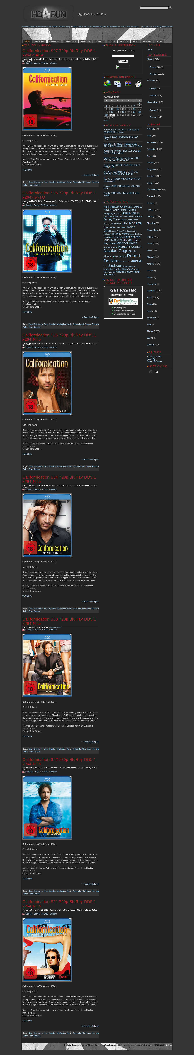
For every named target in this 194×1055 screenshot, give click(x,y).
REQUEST (99, 41)
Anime (150, 156)
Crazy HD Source (154, 361)
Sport (149, 311)
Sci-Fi (149, 297)
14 (134, 109)
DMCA (135, 41)
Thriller (150, 331)
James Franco (116, 231)
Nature (150, 270)
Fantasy (150, 216)
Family (150, 210)
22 (140, 112)
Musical (150, 257)
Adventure (151, 142)
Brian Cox (117, 214)
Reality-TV (151, 284)
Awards (150, 162)
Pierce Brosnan (119, 256)
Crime (149, 183)
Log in (149, 50)
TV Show (44, 63)
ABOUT (159, 41)
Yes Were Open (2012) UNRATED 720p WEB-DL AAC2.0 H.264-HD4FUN (121, 173)
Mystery (150, 264)
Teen (149, 324)
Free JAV (151, 359)
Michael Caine (127, 243)
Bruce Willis (131, 213)
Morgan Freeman (129, 246)
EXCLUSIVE (54, 41)
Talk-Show (151, 318)
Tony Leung (109, 272)
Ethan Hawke (109, 227)
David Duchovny (35, 182)
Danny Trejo (112, 219)
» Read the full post (90, 175)
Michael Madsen (110, 247)
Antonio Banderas (122, 210)
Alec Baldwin (111, 206)
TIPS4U (112, 41)
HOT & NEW (40, 41)
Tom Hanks (123, 269)
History (150, 237)
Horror (149, 243)
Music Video (152, 102)
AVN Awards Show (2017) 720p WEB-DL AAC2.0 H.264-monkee (121, 131)
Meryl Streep (110, 243)
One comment (55, 627)
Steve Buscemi (110, 269)
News (149, 277)
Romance (151, 291)
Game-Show (152, 230)
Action (150, 129)
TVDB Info (27, 170)
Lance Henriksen (136, 234)
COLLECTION (70, 41)
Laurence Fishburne (113, 237)
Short (149, 304)
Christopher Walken (111, 216)
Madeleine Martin (64, 182)
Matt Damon (134, 240)
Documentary (153, 189)
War (149, 338)
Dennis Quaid (126, 220)
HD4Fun (168, 1045)
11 (118, 109)
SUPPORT (124, 41)
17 (112, 112)
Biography (151, 169)
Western (53, 63)
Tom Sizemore (133, 269)
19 (123, 112)
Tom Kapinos (35, 185)
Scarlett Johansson (130, 266)
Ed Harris (116, 223)
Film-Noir (151, 223)
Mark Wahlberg (121, 240)
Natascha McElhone (82, 182)
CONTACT (147, 41)
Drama (37, 63)
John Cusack (128, 231)
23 (106, 115)
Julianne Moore (120, 233)
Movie (149, 59)
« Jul (106, 120)
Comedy (28, 63)
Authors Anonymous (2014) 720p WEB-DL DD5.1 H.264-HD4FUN (122, 152)
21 (134, 112)
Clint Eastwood (124, 216)
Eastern (153, 67)
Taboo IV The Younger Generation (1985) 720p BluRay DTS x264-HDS (121, 159)
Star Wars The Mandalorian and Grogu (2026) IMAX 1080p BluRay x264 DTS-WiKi (123, 145)
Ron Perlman (124, 262)
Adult (149, 136)
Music (149, 250)
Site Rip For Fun (154, 357)
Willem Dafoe (123, 271)
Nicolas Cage (116, 250)
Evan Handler (50, 182)
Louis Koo (109, 240)
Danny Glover (136, 216)
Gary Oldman (121, 227)
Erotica (150, 203)
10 (112, 109)
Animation (151, 149)
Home (27, 41)
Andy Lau (126, 206)
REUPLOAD (85, 41)
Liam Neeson (132, 236)
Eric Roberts (132, 223)
